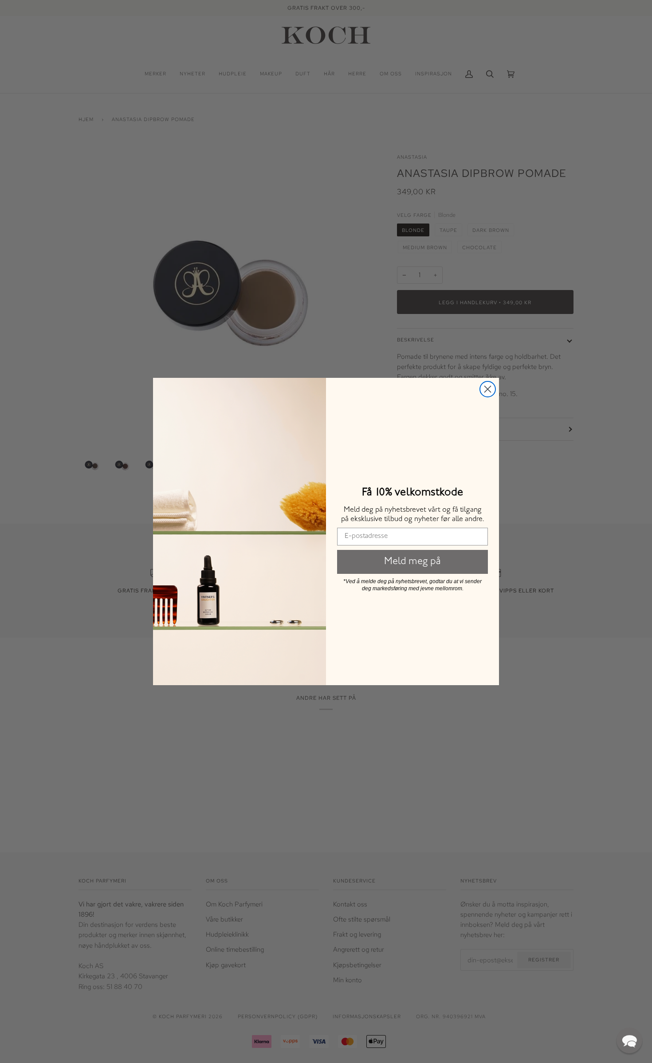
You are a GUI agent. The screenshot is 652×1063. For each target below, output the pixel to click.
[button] (629, 1040)
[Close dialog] (487, 389)
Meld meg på (412, 561)
